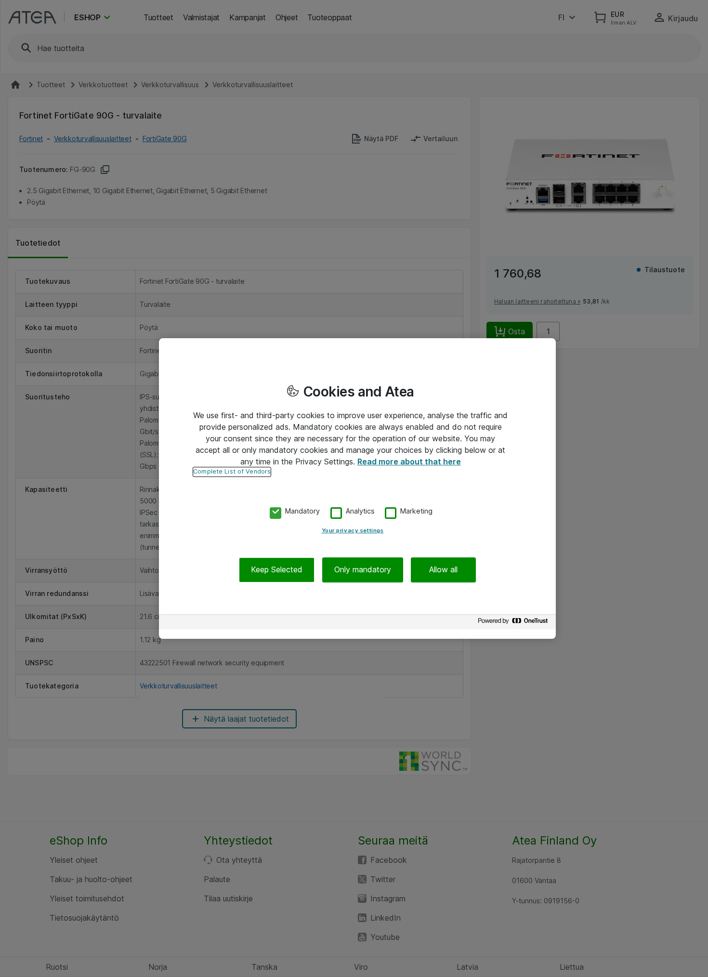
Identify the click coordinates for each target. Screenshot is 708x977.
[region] (357, 488)
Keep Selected (276, 570)
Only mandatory (362, 570)
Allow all (443, 570)
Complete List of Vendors (232, 471)
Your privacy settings (353, 531)
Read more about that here (409, 461)
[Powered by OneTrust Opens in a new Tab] (514, 623)
